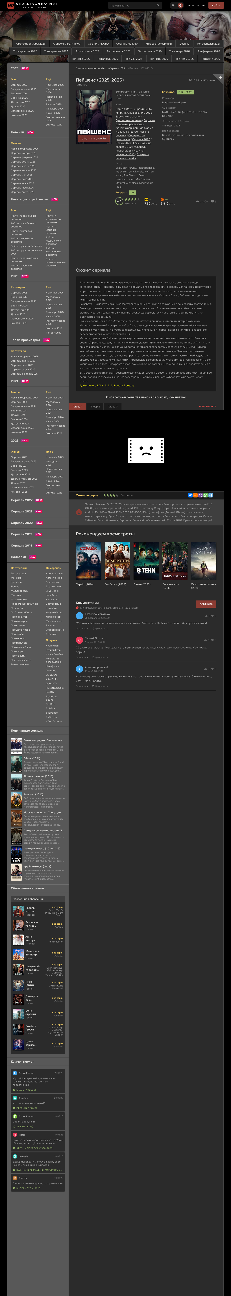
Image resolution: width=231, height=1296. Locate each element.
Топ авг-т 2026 (210, 58)
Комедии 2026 (19, 115)
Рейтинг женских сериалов (51, 230)
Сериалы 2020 (22, 523)
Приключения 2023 (54, 470)
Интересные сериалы (158, 43)
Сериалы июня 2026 (22, 183)
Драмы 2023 (18, 483)
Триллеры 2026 (55, 108)
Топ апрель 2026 (107, 58)
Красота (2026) (26, 1089)
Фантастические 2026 (55, 119)
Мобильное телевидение (54, 660)
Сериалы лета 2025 (22, 365)
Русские (50, 625)
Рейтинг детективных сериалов (53, 219)
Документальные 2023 (24, 478)
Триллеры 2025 (55, 312)
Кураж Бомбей (54, 654)
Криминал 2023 (55, 457)
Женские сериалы (127, 128)
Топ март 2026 (81, 58)
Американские (54, 573)
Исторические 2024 (22, 427)
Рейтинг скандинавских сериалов (24, 259)
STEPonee (52, 712)
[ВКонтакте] (190, 495)
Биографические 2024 (23, 406)
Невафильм (52, 666)
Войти (216, 5)
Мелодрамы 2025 (53, 298)
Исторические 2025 (22, 318)
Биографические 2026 (23, 89)
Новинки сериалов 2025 (25, 356)
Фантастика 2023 (53, 487)
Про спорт (17, 651)
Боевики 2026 (19, 93)
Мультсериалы (19, 590)
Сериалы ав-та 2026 (22, 192)
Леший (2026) (24, 1126)
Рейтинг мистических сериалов (53, 251)
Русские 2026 (54, 104)
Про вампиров (19, 621)
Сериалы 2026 (19, 84)
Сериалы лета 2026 (22, 179)
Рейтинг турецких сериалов (21, 267)
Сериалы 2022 (22, 500)
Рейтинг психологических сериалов (55, 262)
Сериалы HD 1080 (127, 43)
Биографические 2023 (23, 461)
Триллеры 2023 (55, 476)
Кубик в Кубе (53, 650)
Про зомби (17, 634)
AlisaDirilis (52, 679)
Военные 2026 (19, 97)
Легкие (15, 586)
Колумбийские (54, 612)
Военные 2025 (19, 305)
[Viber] (200, 495)
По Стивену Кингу (21, 612)
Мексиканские (54, 621)
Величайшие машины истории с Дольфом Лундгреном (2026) (39, 1169)
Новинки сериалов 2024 (25, 397)
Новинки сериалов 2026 (25, 148)
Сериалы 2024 (19, 402)
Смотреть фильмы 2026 (31, 43)
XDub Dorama (54, 721)
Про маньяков (19, 642)
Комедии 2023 (19, 491)
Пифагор (51, 670)
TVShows (51, 717)
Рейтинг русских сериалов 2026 (26, 252)
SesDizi (50, 704)
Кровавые (17, 582)
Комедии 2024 (19, 432)
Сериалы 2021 (21, 511)
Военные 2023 (19, 470)
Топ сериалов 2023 (56, 51)
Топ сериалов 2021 (208, 43)
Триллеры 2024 (55, 417)
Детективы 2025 (20, 310)
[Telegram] (210, 495)
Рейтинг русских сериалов (26, 246)
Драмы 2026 (18, 106)
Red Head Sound (51, 698)
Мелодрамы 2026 (53, 90)
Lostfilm (50, 692)
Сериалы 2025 (19, 292)
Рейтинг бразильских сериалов (23, 217)
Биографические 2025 (23, 301)
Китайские (52, 608)
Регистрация (196, 5)
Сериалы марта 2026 (23, 166)
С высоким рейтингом (66, 43)
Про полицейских (21, 647)
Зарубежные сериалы (129, 116)
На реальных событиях (24, 603)
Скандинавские (55, 629)
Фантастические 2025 (55, 322)
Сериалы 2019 (21, 534)
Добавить (206, 604)
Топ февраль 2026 (209, 51)
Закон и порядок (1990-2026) (35, 1148)
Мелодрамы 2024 (53, 403)
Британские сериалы (128, 120)
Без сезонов (18, 573)
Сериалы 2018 (21, 545)
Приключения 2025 (54, 306)
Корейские (52, 595)
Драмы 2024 (18, 414)
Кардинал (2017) (26, 1108)
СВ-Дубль (51, 674)
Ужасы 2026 (53, 113)
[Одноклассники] (195, 495)
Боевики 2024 (19, 410)
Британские (53, 582)
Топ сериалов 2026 (150, 51)
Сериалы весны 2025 (23, 360)
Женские (16, 577)
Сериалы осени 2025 (23, 369)
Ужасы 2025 (53, 316)
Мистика (16, 595)
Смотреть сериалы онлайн (90, 68)
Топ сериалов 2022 (25, 51)
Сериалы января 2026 (23, 153)
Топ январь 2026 (179, 51)
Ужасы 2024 (53, 421)
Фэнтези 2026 (54, 124)
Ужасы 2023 (53, 481)
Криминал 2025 (55, 292)
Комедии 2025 (19, 322)
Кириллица (52, 645)
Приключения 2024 (54, 411)
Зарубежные (53, 603)
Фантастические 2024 (55, 427)
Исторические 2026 (22, 110)
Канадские (52, 599)
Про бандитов (19, 616)
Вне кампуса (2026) (29, 1188)
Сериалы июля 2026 (22, 187)
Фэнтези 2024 (54, 433)
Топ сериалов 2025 (118, 51)
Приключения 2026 (54, 98)
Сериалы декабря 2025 (24, 373)
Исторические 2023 (22, 487)
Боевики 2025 (19, 297)
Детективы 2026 (20, 102)
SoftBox (50, 708)
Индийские (52, 590)
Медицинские (19, 599)
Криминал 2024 (55, 397)
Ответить (81, 628)
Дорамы (184, 43)
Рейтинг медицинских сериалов (53, 240)
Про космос (18, 638)
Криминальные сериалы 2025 (134, 112)
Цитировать (101, 628)
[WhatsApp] (205, 495)
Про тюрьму (18, 655)
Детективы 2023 (20, 474)
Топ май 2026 (134, 58)
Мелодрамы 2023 (53, 463)
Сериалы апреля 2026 (23, 170)
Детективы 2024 (20, 423)
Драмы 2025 (18, 314)
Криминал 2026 (55, 84)
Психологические (21, 660)
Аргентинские (54, 577)
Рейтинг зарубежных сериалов (23, 225)
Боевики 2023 (19, 465)
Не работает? (207, 406)
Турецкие (51, 634)
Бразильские (53, 586)
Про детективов (20, 629)
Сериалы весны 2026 (23, 161)
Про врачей (18, 625)
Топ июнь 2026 (159, 58)
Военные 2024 (19, 419)
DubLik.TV (51, 683)
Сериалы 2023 (19, 457)
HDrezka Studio (55, 687)
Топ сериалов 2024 (87, 51)
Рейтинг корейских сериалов (22, 240)
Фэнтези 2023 (54, 492)
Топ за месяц (53, 332)
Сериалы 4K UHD (98, 43)
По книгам (17, 608)
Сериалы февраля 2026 (24, 157)
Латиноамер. (53, 616)
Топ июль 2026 (185, 58)
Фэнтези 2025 (54, 328)
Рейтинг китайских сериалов (22, 232)
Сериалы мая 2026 (21, 174)
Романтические (20, 664)
